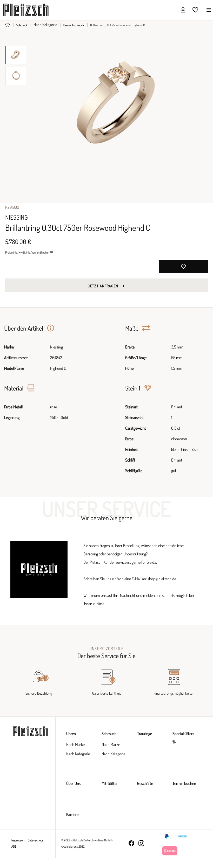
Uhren (71, 733)
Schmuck (109, 733)
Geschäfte (145, 783)
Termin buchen (184, 783)
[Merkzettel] (195, 10)
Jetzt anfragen (103, 286)
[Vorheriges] (35, 105)
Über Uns (73, 783)
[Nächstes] (204, 105)
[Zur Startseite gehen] (26, 9)
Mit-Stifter (110, 783)
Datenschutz (35, 840)
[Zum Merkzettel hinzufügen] (183, 266)
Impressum (18, 840)
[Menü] (207, 10)
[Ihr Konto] (183, 10)
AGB (13, 846)
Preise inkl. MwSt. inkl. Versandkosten (27, 252)
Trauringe (144, 733)
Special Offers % (183, 737)
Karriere (72, 814)
